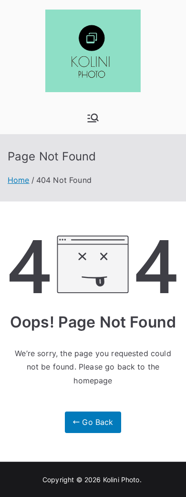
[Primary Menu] (93, 118)
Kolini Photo (121, 480)
